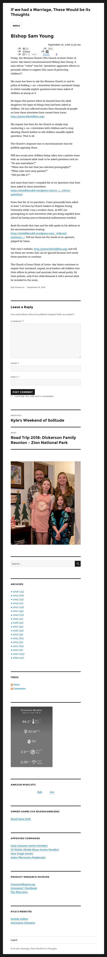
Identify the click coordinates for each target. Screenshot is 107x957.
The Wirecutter (19, 892)
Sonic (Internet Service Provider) (29, 845)
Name (15, 363)
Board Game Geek (21, 818)
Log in (14, 940)
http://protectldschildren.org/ (27, 116)
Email (15, 377)
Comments (20, 688)
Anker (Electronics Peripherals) (28, 857)
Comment (17, 321)
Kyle (39, 792)
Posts (17, 684)
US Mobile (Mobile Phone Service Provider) (35, 849)
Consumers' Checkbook (24, 888)
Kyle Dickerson (17, 287)
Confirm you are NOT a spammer (34, 396)
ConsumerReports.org (23, 884)
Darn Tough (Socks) (22, 853)
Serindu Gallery (19, 918)
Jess (52, 792)
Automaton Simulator (23, 922)
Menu (16, 25)
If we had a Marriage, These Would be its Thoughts (34, 949)
